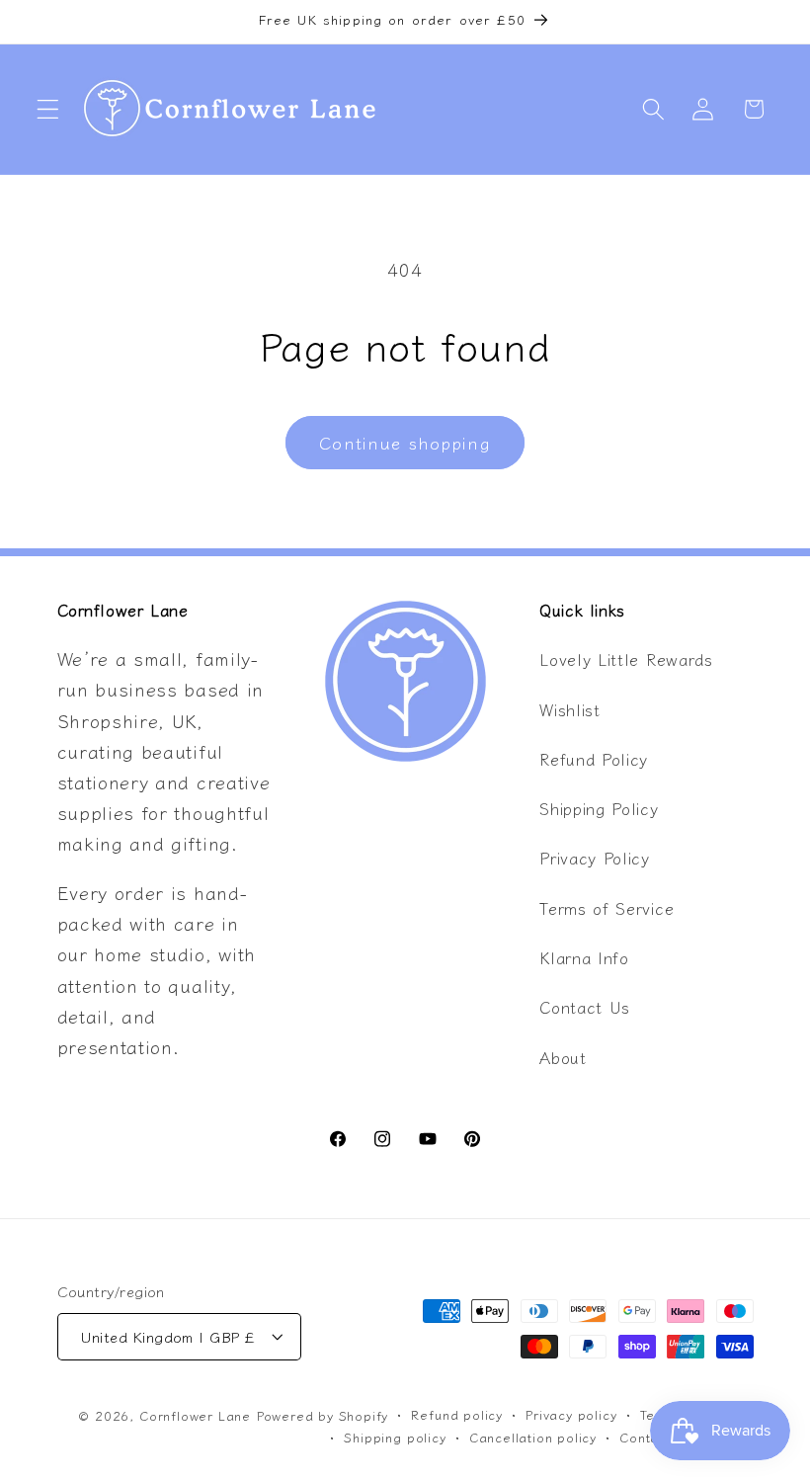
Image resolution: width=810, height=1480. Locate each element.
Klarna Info (584, 957)
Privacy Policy (594, 857)
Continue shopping (405, 442)
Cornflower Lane (195, 1415)
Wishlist (570, 709)
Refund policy (456, 1414)
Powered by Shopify (323, 1415)
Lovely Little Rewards (626, 659)
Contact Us (584, 1007)
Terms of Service (606, 908)
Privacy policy (571, 1414)
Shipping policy (395, 1437)
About (562, 1057)
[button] (48, 109)
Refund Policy (593, 759)
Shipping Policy (598, 808)
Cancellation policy (533, 1437)
